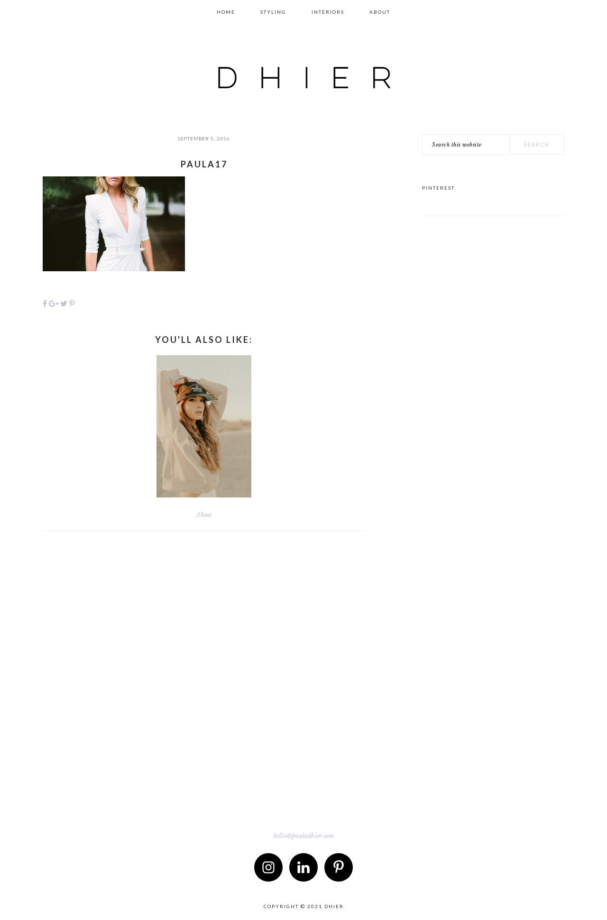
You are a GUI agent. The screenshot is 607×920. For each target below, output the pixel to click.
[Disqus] (204, 678)
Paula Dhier (303, 69)
